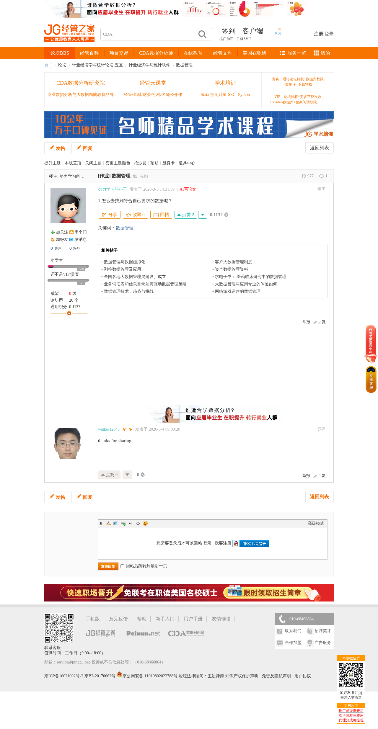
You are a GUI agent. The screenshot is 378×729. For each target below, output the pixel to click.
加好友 (62, 239)
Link (123, 523)
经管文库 (222, 52)
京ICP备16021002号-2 (63, 676)
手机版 (93, 618)
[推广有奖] (140, 176)
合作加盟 (293, 642)
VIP (66, 274)
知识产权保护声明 (241, 676)
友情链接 (221, 618)
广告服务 (323, 642)
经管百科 (89, 52)
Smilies (145, 523)
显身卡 (168, 163)
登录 (329, 33)
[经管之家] (69, 47)
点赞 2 (187, 214)
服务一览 (296, 52)
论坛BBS (59, 52)
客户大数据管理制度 (233, 262)
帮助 (141, 618)
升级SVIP (244, 39)
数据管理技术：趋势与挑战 (129, 291)
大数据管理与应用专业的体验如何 (246, 284)
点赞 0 (111, 475)
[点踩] (202, 215)
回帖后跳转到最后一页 (146, 566)
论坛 (62, 65)
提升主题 (52, 163)
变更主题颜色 (117, 163)
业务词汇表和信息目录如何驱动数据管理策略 (145, 284)
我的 (325, 52)
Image (116, 523)
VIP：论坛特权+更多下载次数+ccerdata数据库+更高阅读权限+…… (298, 99)
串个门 (80, 232)
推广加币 (226, 39)
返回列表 (319, 147)
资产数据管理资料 (231, 269)
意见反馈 (118, 618)
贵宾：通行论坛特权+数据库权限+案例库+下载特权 (298, 81)
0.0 (279, 29)
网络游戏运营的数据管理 (237, 291)
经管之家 (48, 65)
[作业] (104, 175)
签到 (228, 31)
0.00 (278, 33)
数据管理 (184, 65)
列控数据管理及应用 (122, 269)
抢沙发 (140, 163)
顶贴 (154, 163)
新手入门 (165, 618)
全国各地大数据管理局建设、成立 (135, 276)
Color (108, 523)
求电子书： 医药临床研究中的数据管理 (250, 276)
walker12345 (109, 429)
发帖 (60, 148)
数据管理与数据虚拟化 (124, 262)
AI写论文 (188, 189)
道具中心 (187, 163)
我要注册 (223, 543)
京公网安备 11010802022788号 (151, 676)
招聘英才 (323, 631)
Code (138, 523)
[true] (202, 34)
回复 (87, 148)
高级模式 (316, 523)
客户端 (252, 31)
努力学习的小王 (74, 176)
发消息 (80, 239)
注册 (318, 33)
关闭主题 (93, 163)
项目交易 (119, 52)
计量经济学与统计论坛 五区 (97, 65)
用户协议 (302, 676)
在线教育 (193, 52)
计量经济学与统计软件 (149, 65)
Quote (130, 523)
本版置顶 (73, 163)
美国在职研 (254, 52)
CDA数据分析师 (156, 52)
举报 (306, 322)
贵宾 (75, 274)
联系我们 (293, 631)
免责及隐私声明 (276, 676)
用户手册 (193, 618)
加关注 (62, 232)
